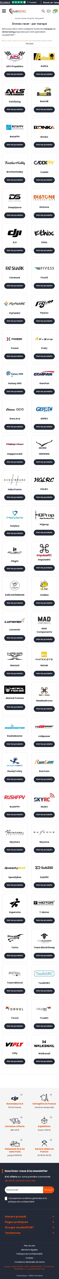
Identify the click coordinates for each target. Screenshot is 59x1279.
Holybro (14, 526)
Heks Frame (15, 490)
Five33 (44, 278)
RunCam (44, 771)
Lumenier (14, 630)
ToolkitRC (44, 983)
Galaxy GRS (15, 383)
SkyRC (44, 807)
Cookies (29, 1258)
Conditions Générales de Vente (29, 1262)
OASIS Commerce (36, 1276)
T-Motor (44, 912)
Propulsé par (22, 1276)
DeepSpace (14, 207)
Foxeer (15, 348)
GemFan (44, 383)
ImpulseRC (44, 560)
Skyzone (44, 842)
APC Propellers (14, 66)
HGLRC (44, 489)
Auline (44, 66)
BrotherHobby (15, 172)
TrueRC (44, 1018)
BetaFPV (15, 137)
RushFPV (15, 807)
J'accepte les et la (27, 1200)
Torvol (15, 1018)
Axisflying (15, 102)
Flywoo (44, 313)
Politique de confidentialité (30, 1253)
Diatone (44, 207)
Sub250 (44, 877)
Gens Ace (14, 419)
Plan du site (29, 1245)
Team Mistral (15, 983)
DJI (15, 242)
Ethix (44, 242)
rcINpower (44, 736)
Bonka (44, 137)
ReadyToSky (14, 771)
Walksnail (44, 1054)
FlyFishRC (14, 313)
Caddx (44, 172)
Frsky (44, 348)
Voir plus (29, 43)
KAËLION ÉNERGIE (14, 595)
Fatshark (14, 278)
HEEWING (44, 454)
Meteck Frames (15, 698)
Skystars (15, 842)
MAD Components (44, 630)
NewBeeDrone (44, 701)
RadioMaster (15, 736)
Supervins (15, 912)
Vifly (14, 1053)
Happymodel (14, 454)
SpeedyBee (14, 877)
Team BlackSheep (44, 948)
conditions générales (32, 1198)
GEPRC (44, 419)
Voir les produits (15, 74)
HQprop (44, 525)
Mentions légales (29, 1249)
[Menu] (4, 11)
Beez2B (44, 101)
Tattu (14, 948)
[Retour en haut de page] (55, 892)
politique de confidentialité (21, 1201)
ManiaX (14, 666)
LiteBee (44, 595)
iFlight (15, 561)
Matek (44, 666)
